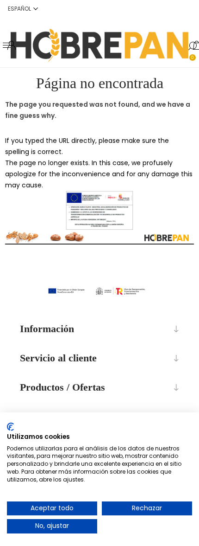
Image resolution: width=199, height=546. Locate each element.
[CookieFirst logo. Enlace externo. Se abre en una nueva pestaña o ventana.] (10, 427)
